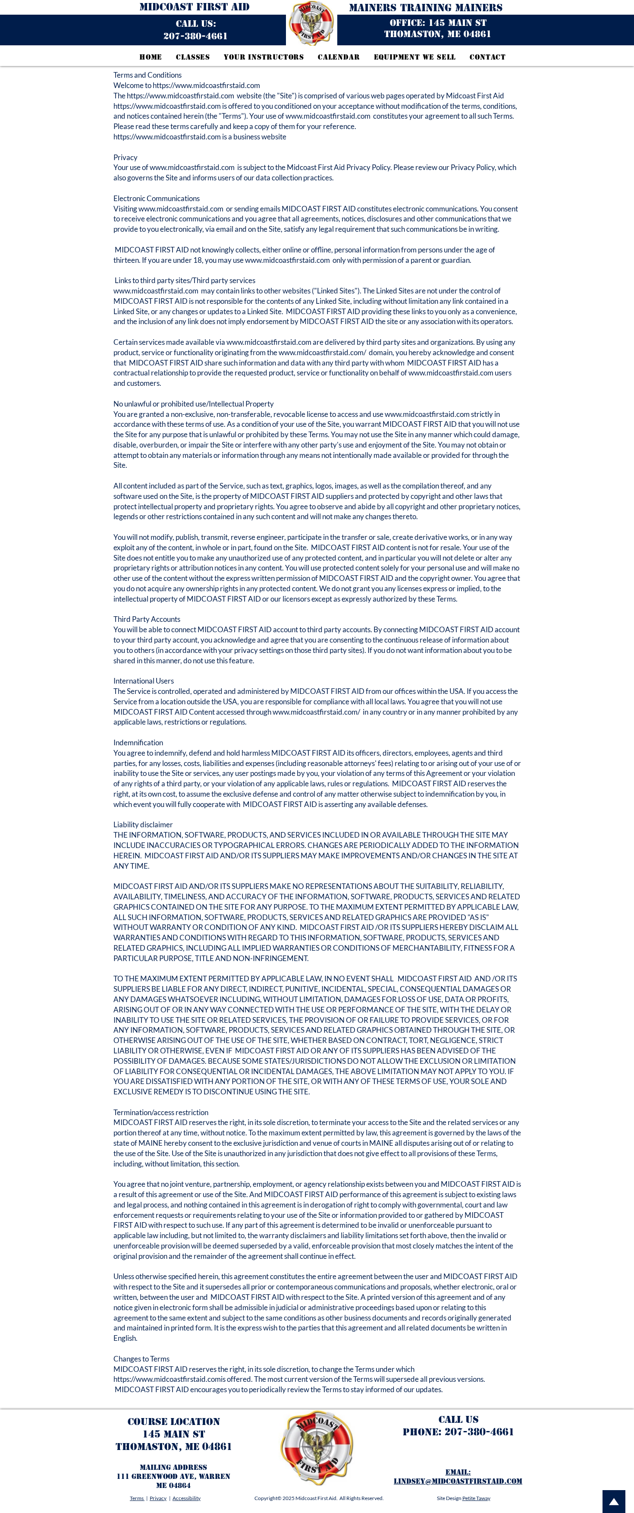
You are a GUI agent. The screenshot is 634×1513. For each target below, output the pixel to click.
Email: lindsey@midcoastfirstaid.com (458, 1477)
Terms (137, 1498)
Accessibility (187, 1498)
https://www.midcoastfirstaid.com (180, 95)
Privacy (158, 1498)
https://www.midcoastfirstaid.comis (169, 1379)
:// (172, 85)
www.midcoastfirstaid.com (217, 85)
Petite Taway (476, 1498)
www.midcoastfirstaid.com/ (322, 352)
